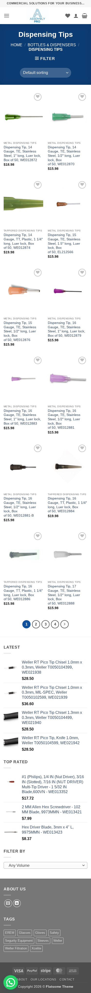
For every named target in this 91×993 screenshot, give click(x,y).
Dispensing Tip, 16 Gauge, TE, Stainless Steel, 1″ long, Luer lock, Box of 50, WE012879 (66, 329)
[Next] (64, 624)
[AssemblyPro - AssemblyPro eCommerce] (37, 15)
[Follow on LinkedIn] (17, 903)
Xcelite (36, 948)
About (22, 979)
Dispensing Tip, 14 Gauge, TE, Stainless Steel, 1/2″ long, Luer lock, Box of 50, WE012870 (64, 155)
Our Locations (43, 979)
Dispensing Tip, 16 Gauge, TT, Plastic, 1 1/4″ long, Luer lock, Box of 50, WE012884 (67, 505)
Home (16, 45)
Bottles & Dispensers (52, 45)
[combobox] (45, 865)
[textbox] (44, 865)
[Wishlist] (67, 15)
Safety (54, 932)
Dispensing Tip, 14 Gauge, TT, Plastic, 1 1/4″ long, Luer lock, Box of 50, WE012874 (23, 241)
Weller (57, 940)
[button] (6, 15)
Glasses (25, 932)
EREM (9, 932)
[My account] (76, 15)
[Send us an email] (8, 903)
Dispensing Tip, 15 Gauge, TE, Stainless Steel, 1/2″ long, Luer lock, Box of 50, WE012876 (20, 331)
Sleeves (43, 940)
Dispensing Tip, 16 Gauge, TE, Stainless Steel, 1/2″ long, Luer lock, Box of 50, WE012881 (64, 419)
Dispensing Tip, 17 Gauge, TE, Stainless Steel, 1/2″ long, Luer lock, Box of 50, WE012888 (64, 595)
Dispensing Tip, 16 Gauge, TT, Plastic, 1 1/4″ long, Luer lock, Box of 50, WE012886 (23, 593)
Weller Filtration (16, 948)
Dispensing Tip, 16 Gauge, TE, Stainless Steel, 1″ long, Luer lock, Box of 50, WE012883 (22, 417)
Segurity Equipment (19, 940)
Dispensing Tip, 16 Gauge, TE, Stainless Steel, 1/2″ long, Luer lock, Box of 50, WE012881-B (20, 507)
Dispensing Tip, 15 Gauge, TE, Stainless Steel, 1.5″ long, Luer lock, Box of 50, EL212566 (64, 243)
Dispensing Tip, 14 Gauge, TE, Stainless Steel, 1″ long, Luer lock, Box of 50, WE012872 (22, 153)
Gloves (40, 932)
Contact (66, 979)
